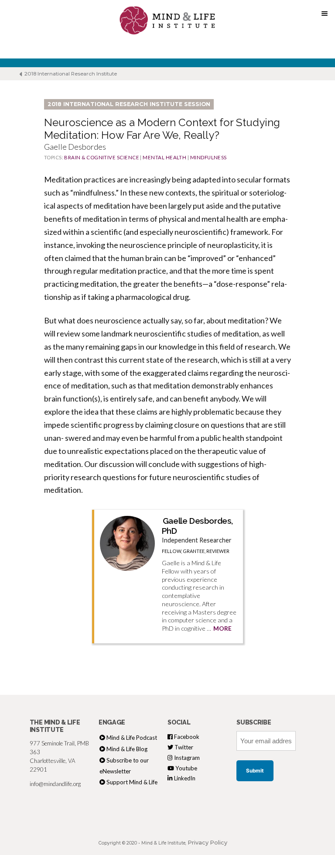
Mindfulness (208, 157)
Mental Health (164, 157)
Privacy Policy (207, 842)
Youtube (185, 768)
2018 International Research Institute (70, 74)
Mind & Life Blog (126, 748)
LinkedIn (184, 778)
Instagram (186, 757)
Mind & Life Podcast (131, 737)
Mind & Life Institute (163, 843)
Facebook (186, 736)
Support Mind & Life (131, 782)
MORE (222, 628)
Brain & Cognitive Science (101, 157)
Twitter (183, 747)
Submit (255, 771)
